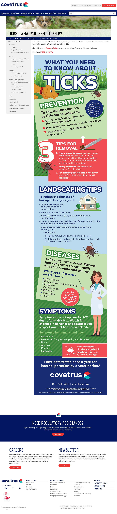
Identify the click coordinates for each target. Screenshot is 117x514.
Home (10, 38)
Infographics (32, 38)
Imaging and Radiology (58, 496)
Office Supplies (79, 487)
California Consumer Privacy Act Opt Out (72, 508)
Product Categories (57, 480)
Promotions (98, 489)
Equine (28, 485)
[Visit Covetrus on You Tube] (20, 488)
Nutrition (77, 485)
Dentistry (53, 485)
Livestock (29, 487)
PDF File (50, 52)
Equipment (97, 480)
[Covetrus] (14, 4)
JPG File (42, 52)
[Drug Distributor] (6, 497)
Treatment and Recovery (82, 493)
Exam (52, 487)
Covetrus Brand (55, 491)
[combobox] (92, 13)
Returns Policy (64, 506)
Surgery (76, 491)
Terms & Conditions (76, 506)
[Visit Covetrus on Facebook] (12, 488)
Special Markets (31, 489)
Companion (30, 483)
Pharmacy (77, 489)
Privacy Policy (87, 506)
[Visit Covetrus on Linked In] (6, 488)
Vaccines (77, 496)
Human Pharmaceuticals (58, 493)
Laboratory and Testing (82, 483)
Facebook (49, 48)
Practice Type (31, 480)
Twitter (55, 48)
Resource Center (20, 38)
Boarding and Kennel (57, 483)
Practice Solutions (100, 483)
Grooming (53, 489)
